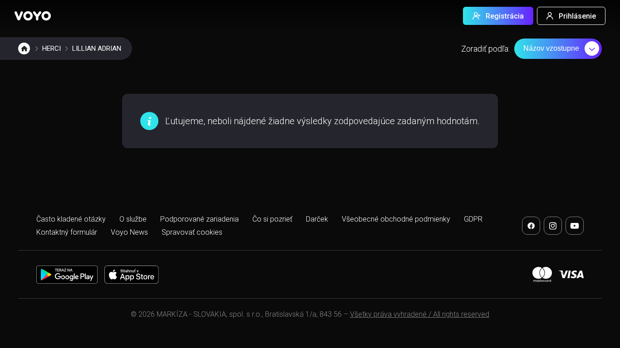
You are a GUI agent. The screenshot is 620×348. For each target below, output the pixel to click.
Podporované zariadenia (199, 219)
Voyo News (129, 232)
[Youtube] (575, 226)
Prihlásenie (577, 16)
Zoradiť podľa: (485, 48)
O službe (133, 219)
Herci (51, 48)
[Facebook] (531, 226)
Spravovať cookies (192, 232)
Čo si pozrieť (272, 219)
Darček (317, 219)
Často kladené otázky (71, 219)
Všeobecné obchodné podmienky (396, 219)
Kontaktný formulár (66, 232)
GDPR (473, 219)
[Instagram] (553, 226)
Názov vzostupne (551, 48)
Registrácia (505, 16)
